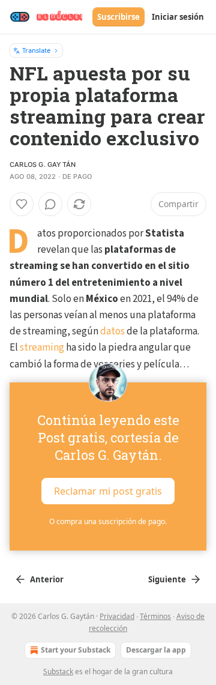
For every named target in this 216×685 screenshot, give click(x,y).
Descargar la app (156, 650)
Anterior (47, 579)
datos (112, 331)
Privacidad (117, 616)
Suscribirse (118, 16)
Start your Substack (75, 650)
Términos (155, 616)
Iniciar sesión (178, 16)
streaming (42, 347)
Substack (58, 671)
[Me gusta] (22, 204)
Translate (36, 50)
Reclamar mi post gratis (108, 490)
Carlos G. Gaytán (43, 164)
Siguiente (167, 579)
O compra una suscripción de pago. (108, 521)
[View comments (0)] (50, 204)
